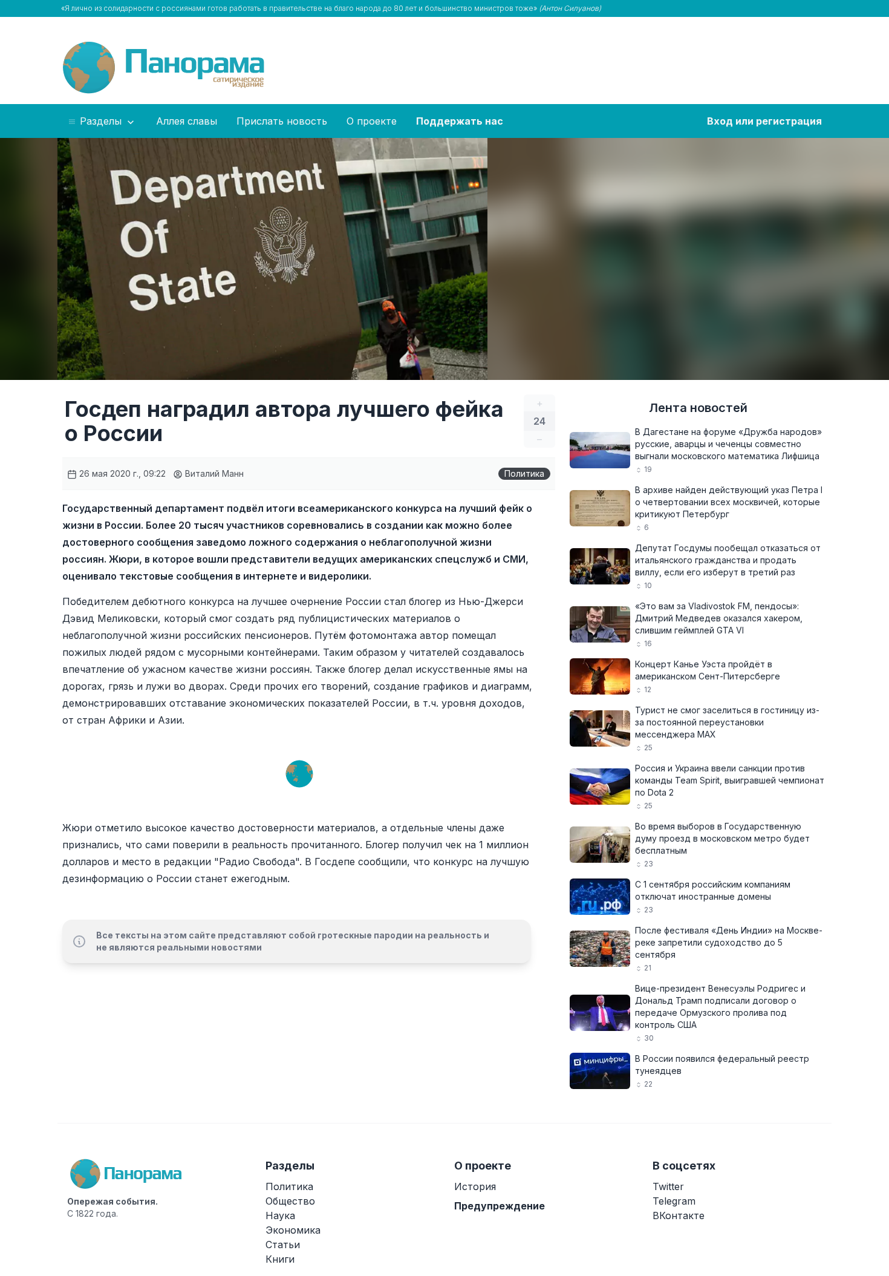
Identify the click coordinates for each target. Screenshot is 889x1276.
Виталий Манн (213, 473)
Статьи (282, 1244)
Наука (280, 1215)
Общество (290, 1201)
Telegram (674, 1201)
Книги (280, 1259)
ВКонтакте (679, 1215)
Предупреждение (499, 1206)
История (475, 1186)
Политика (524, 473)
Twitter (668, 1186)
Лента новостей (698, 408)
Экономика (293, 1230)
